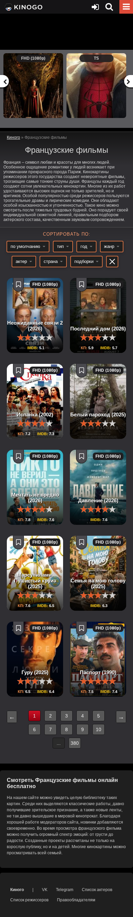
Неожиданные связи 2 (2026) (35, 325)
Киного (17, 889)
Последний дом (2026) (98, 328)
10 (98, 729)
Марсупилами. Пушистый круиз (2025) (35, 580)
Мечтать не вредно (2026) (35, 497)
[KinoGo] (23, 6)
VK (44, 889)
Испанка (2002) (35, 414)
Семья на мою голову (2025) (98, 583)
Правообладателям (76, 900)
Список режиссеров (29, 900)
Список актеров (97, 889)
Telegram (64, 889)
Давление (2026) (98, 500)
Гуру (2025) (34, 672)
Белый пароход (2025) (98, 414)
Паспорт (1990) (98, 672)
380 (75, 743)
